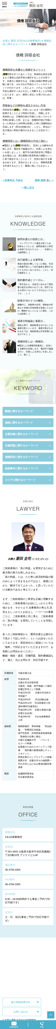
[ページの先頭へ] (50, 1014)
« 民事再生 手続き (13, 180)
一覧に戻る (28, 187)
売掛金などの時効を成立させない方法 (24, 105)
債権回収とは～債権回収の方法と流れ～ (25, 141)
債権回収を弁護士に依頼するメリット (24, 69)
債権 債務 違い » (44, 180)
